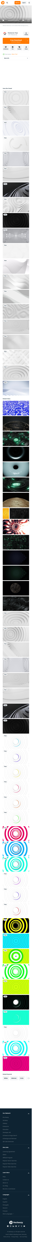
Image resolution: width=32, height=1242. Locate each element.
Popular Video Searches (9, 1177)
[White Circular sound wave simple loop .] (16, 265)
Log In (24, 2)
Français (5, 1222)
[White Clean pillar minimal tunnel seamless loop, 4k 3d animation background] (16, 235)
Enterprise (6, 1137)
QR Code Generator (8, 1152)
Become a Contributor (9, 1199)
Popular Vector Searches (10, 1171)
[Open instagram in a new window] (10, 1237)
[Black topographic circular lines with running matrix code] (12, 524)
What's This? (14, 54)
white (6, 1089)
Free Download (16, 41)
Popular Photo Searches (9, 1174)
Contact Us (6, 1190)
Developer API (7, 1143)
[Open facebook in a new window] (7, 1237)
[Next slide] (25, 1089)
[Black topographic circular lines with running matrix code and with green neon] (16, 438)
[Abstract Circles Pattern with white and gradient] (16, 752)
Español (5, 1213)
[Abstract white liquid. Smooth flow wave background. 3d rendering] (16, 310)
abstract (13, 1089)
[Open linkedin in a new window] (12, 1237)
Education (5, 1140)
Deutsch (5, 1219)
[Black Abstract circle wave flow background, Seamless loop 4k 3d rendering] (16, 219)
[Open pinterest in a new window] (15, 1237)
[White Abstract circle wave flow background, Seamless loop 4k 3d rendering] (16, 112)
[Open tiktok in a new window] (18, 1237)
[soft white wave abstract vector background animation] (16, 296)
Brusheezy (6, 1128)
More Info (6, 57)
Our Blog (5, 1196)
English (5, 1209)
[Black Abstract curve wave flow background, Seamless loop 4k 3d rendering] (16, 189)
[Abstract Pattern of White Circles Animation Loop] (16, 97)
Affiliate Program (7, 1168)
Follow (26, 34)
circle (21, 1089)
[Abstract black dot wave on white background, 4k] (16, 250)
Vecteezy (5, 1131)
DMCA (4, 1165)
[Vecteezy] (2, 2)
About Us (5, 1193)
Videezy (5, 1134)
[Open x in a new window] (21, 1237)
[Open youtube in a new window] (23, 1237)
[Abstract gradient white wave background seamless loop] (16, 281)
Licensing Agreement (9, 1162)
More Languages (7, 1224)
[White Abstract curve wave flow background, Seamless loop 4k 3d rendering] (16, 173)
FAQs (4, 1187)
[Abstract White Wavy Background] (16, 341)
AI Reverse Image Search (10, 1146)
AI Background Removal (9, 1149)
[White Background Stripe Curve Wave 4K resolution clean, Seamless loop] (16, 387)
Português (6, 1216)
